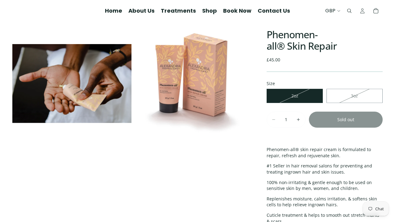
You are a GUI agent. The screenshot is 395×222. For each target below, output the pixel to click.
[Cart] (376, 11)
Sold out (345, 119)
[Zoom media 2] (192, 84)
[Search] (349, 11)
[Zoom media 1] (71, 84)
